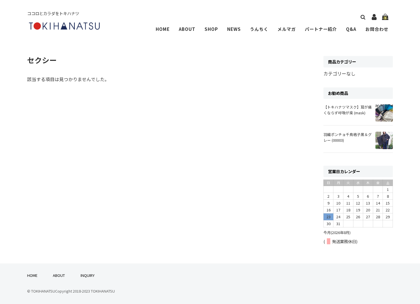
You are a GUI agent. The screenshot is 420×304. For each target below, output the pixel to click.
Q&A (351, 29)
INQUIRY (88, 275)
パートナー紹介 (321, 29)
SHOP (211, 29)
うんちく (259, 29)
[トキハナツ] (64, 27)
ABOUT (187, 29)
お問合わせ (376, 29)
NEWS (234, 29)
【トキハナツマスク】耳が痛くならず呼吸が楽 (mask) (347, 109)
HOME (163, 29)
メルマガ (286, 29)
